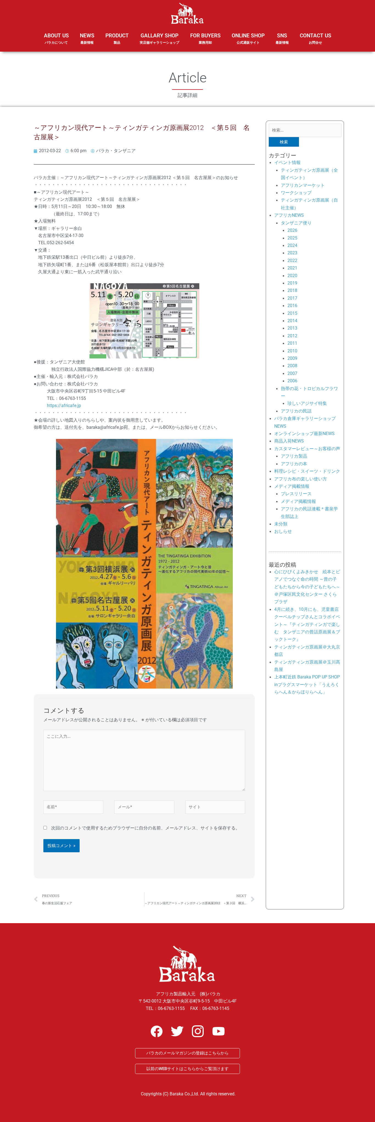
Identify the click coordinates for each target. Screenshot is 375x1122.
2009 (292, 358)
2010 (292, 350)
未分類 (280, 524)
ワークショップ (296, 192)
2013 (292, 328)
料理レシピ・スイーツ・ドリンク (307, 471)
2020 (292, 275)
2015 (292, 313)
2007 (292, 373)
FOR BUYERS (205, 38)
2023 (292, 252)
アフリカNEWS (289, 215)
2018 (292, 290)
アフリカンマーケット (303, 185)
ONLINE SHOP (248, 38)
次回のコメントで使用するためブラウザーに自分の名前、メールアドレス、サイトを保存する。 (145, 828)
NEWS (87, 38)
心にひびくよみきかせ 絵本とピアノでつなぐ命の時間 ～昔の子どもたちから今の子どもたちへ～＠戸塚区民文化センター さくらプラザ (307, 587)
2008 (292, 365)
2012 (292, 335)
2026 (292, 230)
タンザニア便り (296, 222)
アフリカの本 (294, 463)
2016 (292, 305)
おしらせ (283, 531)
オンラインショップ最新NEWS (304, 433)
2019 (292, 283)
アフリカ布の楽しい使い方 (300, 478)
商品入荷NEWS (289, 441)
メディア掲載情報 (291, 486)
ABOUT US (56, 38)
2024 (292, 245)
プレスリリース (296, 493)
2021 (292, 268)
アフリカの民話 (296, 411)
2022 (292, 260)
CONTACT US (315, 38)
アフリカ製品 (294, 456)
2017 (292, 298)
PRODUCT (117, 38)
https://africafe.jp (64, 405)
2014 (292, 320)
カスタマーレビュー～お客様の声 (307, 448)
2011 (292, 343)
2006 (292, 380)
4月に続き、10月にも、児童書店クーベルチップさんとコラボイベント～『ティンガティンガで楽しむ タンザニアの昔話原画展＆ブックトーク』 (307, 624)
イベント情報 (287, 162)
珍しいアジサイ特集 (307, 403)
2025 (292, 238)
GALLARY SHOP (159, 38)
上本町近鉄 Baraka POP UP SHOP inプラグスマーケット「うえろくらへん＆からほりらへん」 (307, 684)
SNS (282, 38)
